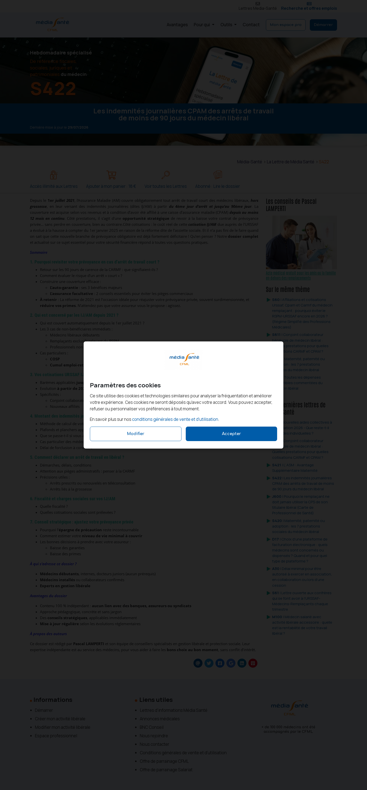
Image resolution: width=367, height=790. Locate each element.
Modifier (135, 434)
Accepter (231, 434)
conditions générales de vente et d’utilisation (175, 419)
